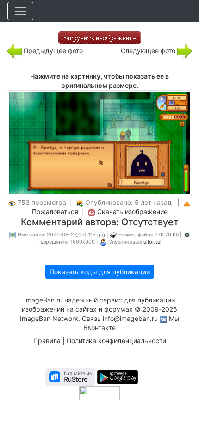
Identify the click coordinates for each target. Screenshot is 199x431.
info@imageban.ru (130, 318)
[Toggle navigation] (20, 11)
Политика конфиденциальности (116, 341)
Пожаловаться (55, 212)
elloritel (152, 242)
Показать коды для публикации (100, 272)
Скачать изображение (132, 212)
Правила (47, 341)
